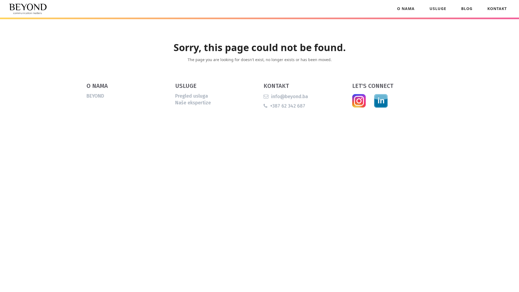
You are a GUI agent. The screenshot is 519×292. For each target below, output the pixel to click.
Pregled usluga (191, 96)
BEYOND (95, 96)
